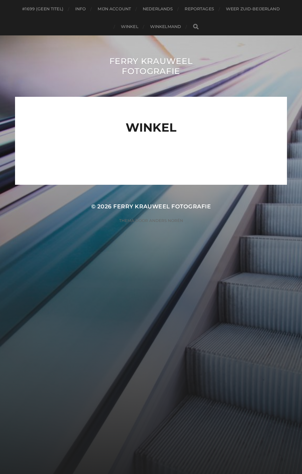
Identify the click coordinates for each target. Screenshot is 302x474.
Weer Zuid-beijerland (253, 9)
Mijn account (114, 9)
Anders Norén (166, 220)
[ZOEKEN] (196, 27)
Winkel (129, 26)
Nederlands (158, 9)
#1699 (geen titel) (42, 9)
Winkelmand (165, 26)
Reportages (199, 9)
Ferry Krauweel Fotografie (151, 66)
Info (80, 9)
